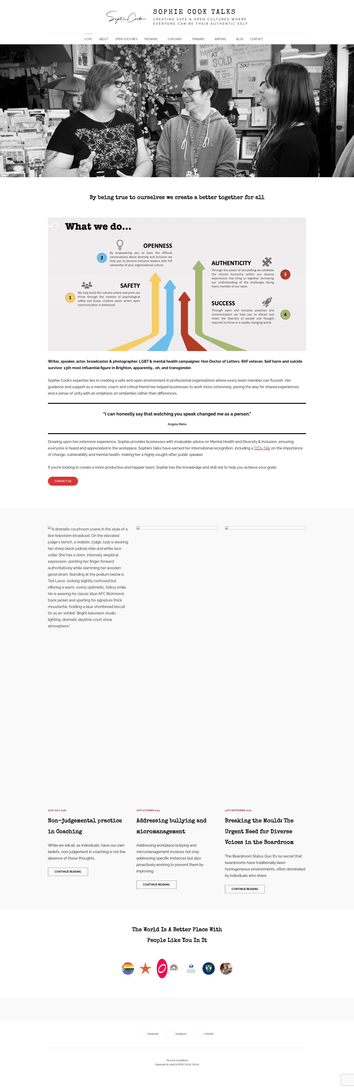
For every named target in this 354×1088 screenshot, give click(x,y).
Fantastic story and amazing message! (177, 930)
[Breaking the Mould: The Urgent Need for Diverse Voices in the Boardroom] (265, 664)
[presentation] (124, 959)
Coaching (175, 39)
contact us (63, 481)
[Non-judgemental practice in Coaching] (88, 664)
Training (198, 39)
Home (88, 39)
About (103, 39)
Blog (239, 39)
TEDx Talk (262, 448)
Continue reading (71, 873)
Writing (220, 39)
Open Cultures (126, 39)
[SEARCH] (269, 39)
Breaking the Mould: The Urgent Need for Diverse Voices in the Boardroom (259, 831)
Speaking (150, 39)
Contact (256, 39)
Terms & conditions (177, 1049)
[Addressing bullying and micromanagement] (177, 664)
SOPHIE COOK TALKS (194, 12)
